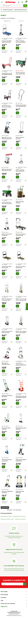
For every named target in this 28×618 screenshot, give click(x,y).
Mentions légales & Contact (14, 612)
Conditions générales (14, 613)
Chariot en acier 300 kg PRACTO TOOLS (6, 267)
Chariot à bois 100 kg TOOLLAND (6, 428)
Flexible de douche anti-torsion (19, 516)
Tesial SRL (20, 615)
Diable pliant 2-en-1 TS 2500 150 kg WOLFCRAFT (7, 138)
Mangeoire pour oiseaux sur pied (7, 519)
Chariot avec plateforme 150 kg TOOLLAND (21, 234)
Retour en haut (5, 507)
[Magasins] (14, 544)
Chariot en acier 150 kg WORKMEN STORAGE (6, 41)
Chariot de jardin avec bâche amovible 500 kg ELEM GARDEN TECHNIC (21, 74)
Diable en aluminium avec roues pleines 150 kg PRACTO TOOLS (7, 300)
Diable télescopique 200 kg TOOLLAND (6, 460)
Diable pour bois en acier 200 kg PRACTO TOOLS (7, 170)
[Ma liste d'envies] (22, 2)
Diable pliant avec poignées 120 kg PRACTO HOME (21, 365)
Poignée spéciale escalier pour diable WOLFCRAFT (21, 105)
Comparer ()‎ (21, 20)
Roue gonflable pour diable (6, 516)
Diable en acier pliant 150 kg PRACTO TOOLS (7, 332)
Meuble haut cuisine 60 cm (20, 519)
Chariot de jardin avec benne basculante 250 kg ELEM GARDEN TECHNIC (7, 203)
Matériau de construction (8, 9)
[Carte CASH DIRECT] (14, 561)
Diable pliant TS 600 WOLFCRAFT (20, 492)
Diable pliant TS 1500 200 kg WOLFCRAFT (21, 460)
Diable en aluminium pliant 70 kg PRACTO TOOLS (20, 171)
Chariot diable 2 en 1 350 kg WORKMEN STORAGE (7, 74)
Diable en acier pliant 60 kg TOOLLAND (7, 234)
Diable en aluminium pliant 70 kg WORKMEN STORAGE (21, 42)
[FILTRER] (27, 309)
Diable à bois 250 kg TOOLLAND (20, 202)
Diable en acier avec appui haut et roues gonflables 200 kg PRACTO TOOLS (21, 332)
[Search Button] (25, 5)
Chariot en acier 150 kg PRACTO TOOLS (20, 267)
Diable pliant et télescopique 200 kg (6, 364)
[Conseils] (14, 528)
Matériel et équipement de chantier (20, 9)
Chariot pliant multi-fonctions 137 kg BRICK (6, 106)
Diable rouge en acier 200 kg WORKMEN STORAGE (21, 397)
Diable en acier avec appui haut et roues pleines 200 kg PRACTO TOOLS (21, 300)
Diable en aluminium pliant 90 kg (20, 138)
